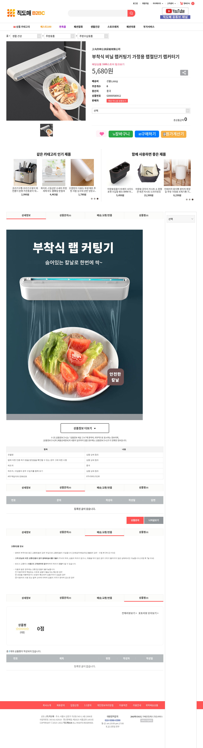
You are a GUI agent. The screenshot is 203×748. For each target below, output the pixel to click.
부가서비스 (148, 26)
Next (195, 11)
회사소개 (47, 705)
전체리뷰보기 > (129, 613)
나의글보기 (154, 520)
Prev (191, 11)
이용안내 (137, 705)
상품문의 (65, 215)
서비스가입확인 (146, 720)
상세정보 (26, 215)
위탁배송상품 (152, 705)
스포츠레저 (113, 26)
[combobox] (26, 36)
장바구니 (188, 3)
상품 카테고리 (23, 26)
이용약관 (123, 705)
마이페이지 (157, 3)
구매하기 (148, 134)
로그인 (135, 3)
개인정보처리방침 (105, 705)
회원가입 (145, 3)
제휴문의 (61, 705)
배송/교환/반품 (104, 215)
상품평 (143, 215)
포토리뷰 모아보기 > (148, 613)
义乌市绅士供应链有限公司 (106, 49)
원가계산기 (175, 134)
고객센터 (170, 3)
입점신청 (74, 705)
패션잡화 (78, 26)
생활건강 (95, 26)
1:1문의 (88, 705)
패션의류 (131, 26)
